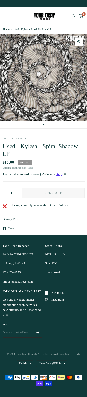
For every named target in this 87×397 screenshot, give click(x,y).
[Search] (73, 16)
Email (6, 324)
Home (6, 29)
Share (11, 228)
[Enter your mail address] (38, 332)
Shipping (7, 167)
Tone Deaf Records (69, 353)
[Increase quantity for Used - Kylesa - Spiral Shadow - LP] (17, 193)
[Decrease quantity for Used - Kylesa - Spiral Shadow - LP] (6, 193)
